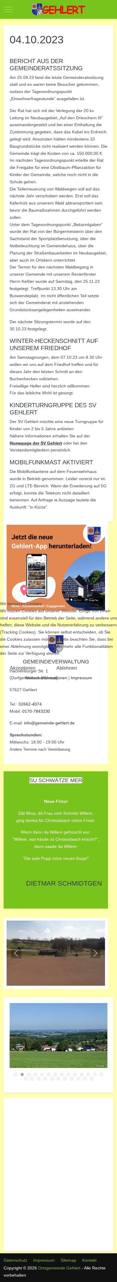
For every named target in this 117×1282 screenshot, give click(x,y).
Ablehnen (66, 668)
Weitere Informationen (46, 677)
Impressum (81, 677)
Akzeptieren (22, 668)
